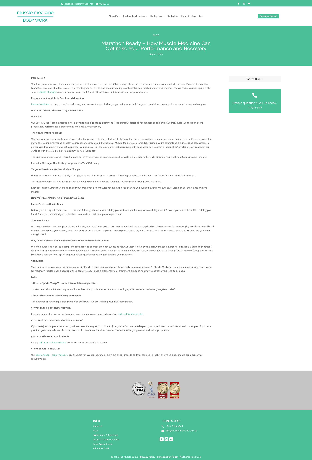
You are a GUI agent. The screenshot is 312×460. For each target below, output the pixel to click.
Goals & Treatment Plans (106, 439)
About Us (113, 16)
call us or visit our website (52, 342)
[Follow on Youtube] (249, 3)
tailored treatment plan (131, 314)
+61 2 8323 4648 (174, 426)
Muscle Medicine (47, 92)
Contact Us (172, 16)
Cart (201, 16)
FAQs (95, 430)
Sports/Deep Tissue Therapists (52, 355)
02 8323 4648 (255, 107)
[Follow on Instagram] (244, 3)
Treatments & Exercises (134, 16)
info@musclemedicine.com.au (181, 430)
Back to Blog (253, 79)
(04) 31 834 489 (86, 4)
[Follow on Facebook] (238, 3)
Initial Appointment (102, 444)
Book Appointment (268, 16)
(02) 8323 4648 (71, 4)
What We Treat (101, 448)
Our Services (156, 16)
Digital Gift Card (188, 16)
